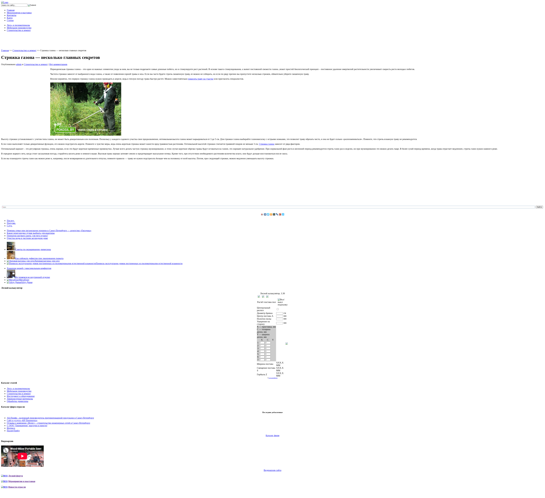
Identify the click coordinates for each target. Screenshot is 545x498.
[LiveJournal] (277, 214)
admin (19, 64)
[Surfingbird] (283, 214)
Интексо (11, 428)
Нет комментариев (58, 64)
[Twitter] (268, 214)
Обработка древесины (17, 401)
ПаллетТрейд (13, 430)
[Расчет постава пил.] (267, 296)
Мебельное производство (19, 28)
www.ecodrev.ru (273, 378)
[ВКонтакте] (265, 214)
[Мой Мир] (274, 214)
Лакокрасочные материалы (20, 399)
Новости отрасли (17, 487)
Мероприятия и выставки (19, 12)
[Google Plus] (280, 214)
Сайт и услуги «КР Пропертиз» (22, 420)
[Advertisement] (272, 40)
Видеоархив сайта (272, 470)
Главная (10, 10)
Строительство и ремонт (19, 30)
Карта (9, 18)
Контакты (11, 15)
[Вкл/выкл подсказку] (283, 302)
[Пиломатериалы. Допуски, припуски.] (263, 296)
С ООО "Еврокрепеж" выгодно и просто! (27, 425)
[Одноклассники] (271, 214)
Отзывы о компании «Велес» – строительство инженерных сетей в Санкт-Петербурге (48, 423)
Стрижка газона (266, 144)
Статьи (10, 20)
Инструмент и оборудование (21, 396)
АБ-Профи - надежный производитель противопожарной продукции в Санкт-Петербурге (50, 418)
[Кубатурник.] (259, 296)
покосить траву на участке (200, 79)
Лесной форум (15, 476)
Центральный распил (263, 309)
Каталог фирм (272, 435)
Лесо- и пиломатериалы (18, 25)
